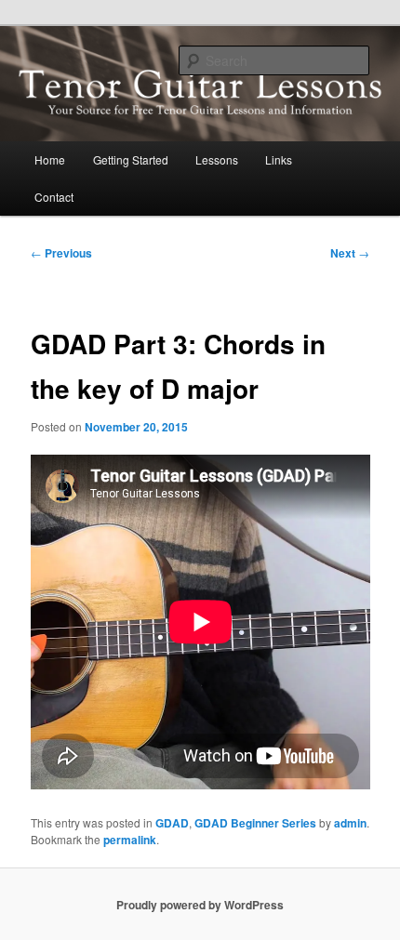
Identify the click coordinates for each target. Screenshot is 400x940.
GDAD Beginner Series (255, 822)
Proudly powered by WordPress (200, 904)
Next (349, 253)
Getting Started (130, 159)
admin (350, 822)
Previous (61, 253)
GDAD (172, 822)
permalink (129, 839)
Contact (53, 197)
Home (49, 159)
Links (278, 159)
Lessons (216, 159)
